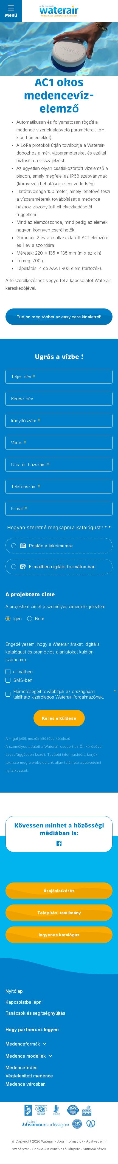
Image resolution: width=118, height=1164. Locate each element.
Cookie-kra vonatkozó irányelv (56, 1149)
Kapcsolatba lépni (24, 1002)
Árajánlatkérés (59, 890)
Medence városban (25, 1084)
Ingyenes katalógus (59, 934)
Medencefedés (21, 1067)
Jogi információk (70, 1141)
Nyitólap (14, 991)
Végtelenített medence (29, 1076)
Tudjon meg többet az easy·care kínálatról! (59, 316)
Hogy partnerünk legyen (32, 1029)
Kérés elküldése (59, 718)
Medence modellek (25, 1056)
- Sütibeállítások (93, 1149)
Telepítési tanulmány (59, 912)
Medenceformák (22, 1044)
